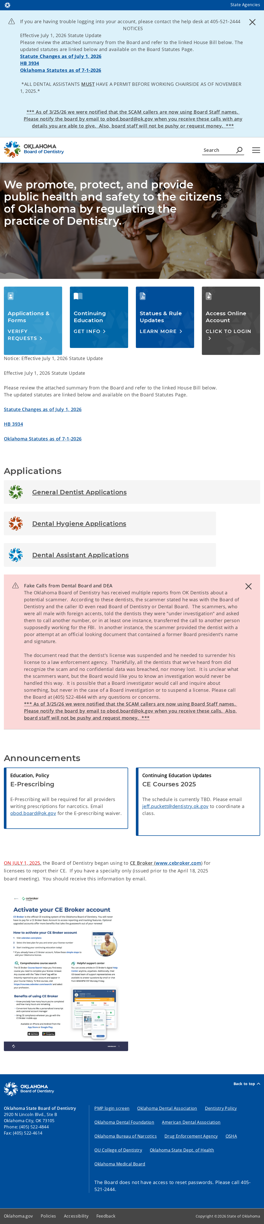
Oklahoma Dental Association (167, 1108)
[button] (33, 335)
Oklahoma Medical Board (119, 1164)
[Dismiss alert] (252, 22)
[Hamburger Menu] (256, 150)
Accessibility (76, 1216)
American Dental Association (191, 1122)
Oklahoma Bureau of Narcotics (125, 1136)
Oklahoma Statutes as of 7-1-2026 (60, 70)
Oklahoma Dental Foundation (124, 1122)
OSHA (231, 1136)
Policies (48, 1216)
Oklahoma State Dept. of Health (182, 1150)
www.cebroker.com (178, 863)
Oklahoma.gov (18, 1216)
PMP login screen (111, 1108)
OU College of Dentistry (118, 1150)
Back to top (244, 1084)
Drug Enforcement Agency (191, 1136)
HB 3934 (29, 63)
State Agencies (245, 4)
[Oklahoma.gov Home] (7, 4)
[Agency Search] (239, 150)
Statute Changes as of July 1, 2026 (61, 56)
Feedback (106, 1216)
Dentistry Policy (221, 1108)
